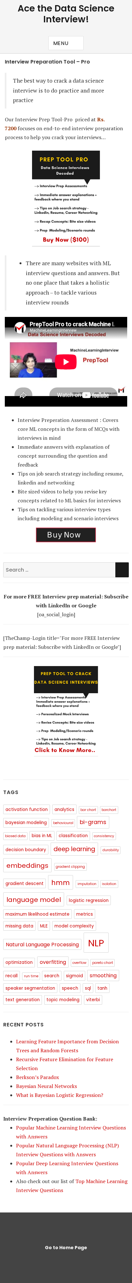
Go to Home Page (66, 1247)
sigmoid (74, 976)
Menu (61, 43)
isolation (109, 884)
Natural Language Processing (42, 944)
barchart (109, 809)
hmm (60, 882)
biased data (15, 836)
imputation (87, 884)
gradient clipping (70, 866)
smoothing (103, 975)
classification (73, 836)
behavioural (63, 823)
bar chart (88, 809)
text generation (22, 1000)
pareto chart (102, 962)
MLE (44, 926)
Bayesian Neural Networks (46, 1086)
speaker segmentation (30, 988)
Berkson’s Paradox (37, 1077)
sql (88, 988)
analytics (64, 810)
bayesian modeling (26, 823)
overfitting (53, 962)
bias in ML (42, 836)
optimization (19, 962)
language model (33, 899)
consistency (104, 836)
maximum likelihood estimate (37, 914)
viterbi (93, 1000)
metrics (84, 914)
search (51, 976)
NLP (96, 942)
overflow (79, 962)
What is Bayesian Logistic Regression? (59, 1095)
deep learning (74, 849)
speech (70, 988)
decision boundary (25, 850)
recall (11, 976)
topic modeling (62, 1000)
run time (31, 976)
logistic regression (89, 900)
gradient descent (24, 884)
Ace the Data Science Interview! (66, 14)
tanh (102, 988)
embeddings (27, 865)
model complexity (74, 926)
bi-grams (93, 822)
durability (111, 850)
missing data (19, 926)
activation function (26, 810)
